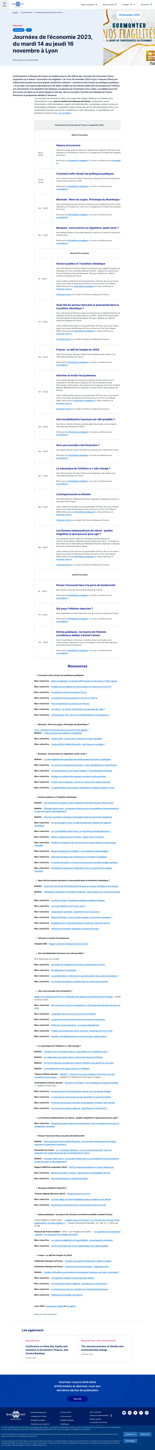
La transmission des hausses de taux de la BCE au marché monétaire (81, 1097)
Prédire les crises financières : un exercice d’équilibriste (75, 1025)
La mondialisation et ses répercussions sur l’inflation (66, 1068)
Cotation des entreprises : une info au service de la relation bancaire (80, 782)
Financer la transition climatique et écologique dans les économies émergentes (78, 817)
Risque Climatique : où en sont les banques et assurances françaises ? (81, 917)
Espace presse (95, 1419)
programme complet (55, 1306)
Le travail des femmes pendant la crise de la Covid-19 (74, 698)
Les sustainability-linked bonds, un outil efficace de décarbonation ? (81, 831)
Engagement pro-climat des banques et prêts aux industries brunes (80, 923)
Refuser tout (145, 1434)
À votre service (65, 1416)
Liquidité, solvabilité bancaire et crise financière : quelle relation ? (79, 1036)
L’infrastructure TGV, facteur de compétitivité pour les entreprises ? (80, 715)
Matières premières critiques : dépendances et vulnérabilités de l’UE (80, 1173)
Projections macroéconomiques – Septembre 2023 (87, 1266)
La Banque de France (38, 1416)
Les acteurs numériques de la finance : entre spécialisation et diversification (84, 765)
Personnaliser (130, 1441)
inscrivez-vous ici (64, 289)
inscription (71, 1306)
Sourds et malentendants (99, 1415)
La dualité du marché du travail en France (69, 692)
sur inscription (65, 113)
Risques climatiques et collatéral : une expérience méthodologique (80, 851)
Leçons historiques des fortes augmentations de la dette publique (79, 1246)
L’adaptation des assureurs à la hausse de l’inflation (73, 1014)
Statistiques (64, 1424)
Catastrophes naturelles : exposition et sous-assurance (75, 912)
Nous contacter (95, 1412)
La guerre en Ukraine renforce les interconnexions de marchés (78, 1019)
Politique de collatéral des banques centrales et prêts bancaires (78, 776)
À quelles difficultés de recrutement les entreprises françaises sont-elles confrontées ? (81, 1272)
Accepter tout (130, 1434)
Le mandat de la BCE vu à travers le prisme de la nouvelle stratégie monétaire (84, 862)
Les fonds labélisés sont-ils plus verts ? (68, 906)
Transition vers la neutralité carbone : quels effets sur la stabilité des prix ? (76, 1051)
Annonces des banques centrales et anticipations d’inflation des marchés (83, 1103)
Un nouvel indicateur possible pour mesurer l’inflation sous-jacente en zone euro (79, 1063)
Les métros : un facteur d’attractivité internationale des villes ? (78, 709)
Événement (18, 25)
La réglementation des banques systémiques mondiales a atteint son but (82, 788)
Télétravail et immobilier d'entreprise (66, 1295)
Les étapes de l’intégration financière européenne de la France (78, 964)
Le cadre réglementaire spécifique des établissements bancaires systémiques (77, 759)
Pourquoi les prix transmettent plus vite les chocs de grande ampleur (81, 1091)
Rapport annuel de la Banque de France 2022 (68, 944)
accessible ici (62, 189)
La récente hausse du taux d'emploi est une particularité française (79, 1289)
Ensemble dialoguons (38, 1412)
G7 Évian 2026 (65, 1412)
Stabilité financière (67, 1420)
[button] (146, 4)
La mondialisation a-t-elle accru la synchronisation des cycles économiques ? (84, 976)
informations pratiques (78, 160)
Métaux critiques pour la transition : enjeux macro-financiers (77, 837)
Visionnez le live (63, 294)
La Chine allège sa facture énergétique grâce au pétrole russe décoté (81, 1199)
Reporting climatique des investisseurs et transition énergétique (79, 857)
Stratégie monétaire (38, 1420)
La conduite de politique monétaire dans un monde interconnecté (79, 981)
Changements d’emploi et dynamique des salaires (72, 1278)
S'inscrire (77, 1399)
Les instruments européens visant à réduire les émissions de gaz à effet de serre (78, 803)
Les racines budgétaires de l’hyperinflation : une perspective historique (82, 1240)
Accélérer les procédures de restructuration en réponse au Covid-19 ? (81, 687)
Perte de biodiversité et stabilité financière (69, 1178)
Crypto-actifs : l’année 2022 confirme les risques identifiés (76, 739)
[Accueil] (15, 1415)
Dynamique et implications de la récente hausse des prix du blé (78, 1205)
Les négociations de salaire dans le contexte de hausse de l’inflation (73, 1057)
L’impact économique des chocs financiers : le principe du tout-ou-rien (81, 1031)
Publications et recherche (40, 1424)
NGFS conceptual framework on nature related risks (91, 1167)
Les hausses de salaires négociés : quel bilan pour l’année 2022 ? (79, 1108)
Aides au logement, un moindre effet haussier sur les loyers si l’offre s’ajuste (84, 681)
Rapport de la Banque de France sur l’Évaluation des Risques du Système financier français (73, 997)
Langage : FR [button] (127, 4)
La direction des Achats (98, 1422)
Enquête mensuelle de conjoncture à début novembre (88, 1261)
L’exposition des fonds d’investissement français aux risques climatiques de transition (81, 886)
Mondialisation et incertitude (63, 970)
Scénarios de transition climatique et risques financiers (75, 929)
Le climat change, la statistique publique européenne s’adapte (78, 900)
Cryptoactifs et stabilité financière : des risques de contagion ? (78, 744)
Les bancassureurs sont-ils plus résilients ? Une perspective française (81, 771)
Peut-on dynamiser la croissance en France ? (70, 703)
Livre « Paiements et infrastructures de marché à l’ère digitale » (61, 730)
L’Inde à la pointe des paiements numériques (63, 733)
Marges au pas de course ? (79, 1194)
